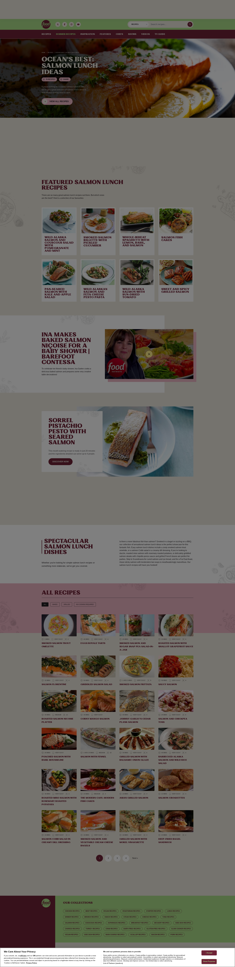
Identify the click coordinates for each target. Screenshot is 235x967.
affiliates (23, 956)
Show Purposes (209, 961)
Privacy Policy (31, 963)
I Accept (209, 953)
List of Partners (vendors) (113, 963)
